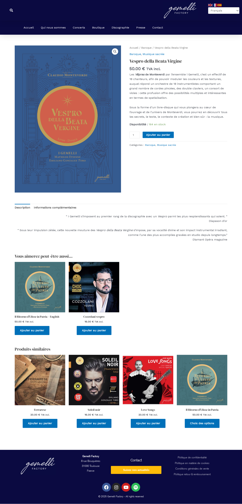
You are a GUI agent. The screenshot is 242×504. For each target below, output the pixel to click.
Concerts (79, 27)
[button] (115, 51)
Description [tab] (22, 207)
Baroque (146, 47)
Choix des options (202, 423)
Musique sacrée (153, 54)
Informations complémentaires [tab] (55, 207)
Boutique (98, 27)
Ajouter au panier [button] (32, 330)
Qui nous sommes (53, 27)
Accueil (29, 27)
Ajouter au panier (158, 134)
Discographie (120, 27)
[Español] (219, 5)
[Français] (215, 5)
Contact (157, 27)
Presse (140, 27)
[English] (210, 5)
